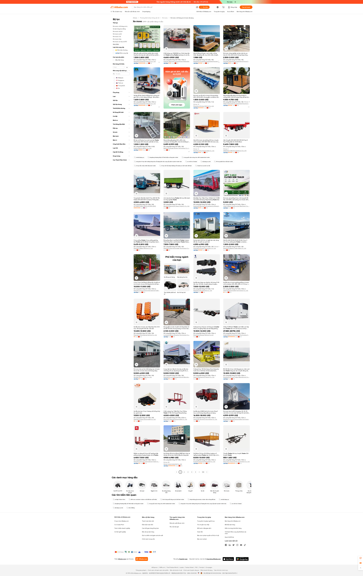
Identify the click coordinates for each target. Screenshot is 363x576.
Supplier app (183, 559)
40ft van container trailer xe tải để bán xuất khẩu (144, 499)
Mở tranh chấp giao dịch (204, 528)
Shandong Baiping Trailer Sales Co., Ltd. (234, 248)
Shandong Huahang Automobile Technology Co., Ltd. (236, 419)
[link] (360, 558)
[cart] (223, 7)
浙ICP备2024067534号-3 (229, 573)
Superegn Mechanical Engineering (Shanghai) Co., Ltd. (206, 206)
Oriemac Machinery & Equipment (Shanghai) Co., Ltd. (177, 61)
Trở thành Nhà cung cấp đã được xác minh (235, 532)
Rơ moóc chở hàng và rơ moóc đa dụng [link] (182, 18)
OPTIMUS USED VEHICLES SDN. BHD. (145, 206)
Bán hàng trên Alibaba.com (232, 521)
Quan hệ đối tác (229, 537)
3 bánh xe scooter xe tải (203, 165)
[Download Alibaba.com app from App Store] (228, 559)
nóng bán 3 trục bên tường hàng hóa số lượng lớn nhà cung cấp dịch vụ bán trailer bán (159, 161)
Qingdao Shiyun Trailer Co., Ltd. (143, 377)
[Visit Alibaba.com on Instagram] (237, 545)
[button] (197, 7)
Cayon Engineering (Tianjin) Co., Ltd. (203, 377)
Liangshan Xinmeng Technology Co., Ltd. (205, 419)
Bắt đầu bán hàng (230, 524)
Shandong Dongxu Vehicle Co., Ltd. (203, 106)
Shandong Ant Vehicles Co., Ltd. (202, 290)
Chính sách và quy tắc (148, 539)
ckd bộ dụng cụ (140, 157)
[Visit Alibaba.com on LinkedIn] (230, 545)
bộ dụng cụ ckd (206, 161)
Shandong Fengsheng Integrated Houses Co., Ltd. (206, 61)
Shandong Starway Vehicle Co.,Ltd (203, 335)
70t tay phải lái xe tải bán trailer (224, 161)
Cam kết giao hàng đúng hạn (150, 528)
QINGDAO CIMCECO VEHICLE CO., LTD (234, 150)
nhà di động (131, 507)
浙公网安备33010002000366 (212, 573)
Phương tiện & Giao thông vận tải (149, 18)
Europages (209, 567)
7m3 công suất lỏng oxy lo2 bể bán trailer (173, 499)
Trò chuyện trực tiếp (203, 524)
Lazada (182, 567)
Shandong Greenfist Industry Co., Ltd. (145, 61)
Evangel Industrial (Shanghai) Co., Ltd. (204, 461)
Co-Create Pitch (119, 524)
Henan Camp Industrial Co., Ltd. (173, 464)
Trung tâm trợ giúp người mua (205, 521)
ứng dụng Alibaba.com (214, 559)
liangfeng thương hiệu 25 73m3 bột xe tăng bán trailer (164, 157)
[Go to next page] (207, 472)
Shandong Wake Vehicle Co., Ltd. (143, 248)
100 (203, 472)
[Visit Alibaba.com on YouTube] (241, 545)
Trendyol (201, 567)
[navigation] (121, 245)
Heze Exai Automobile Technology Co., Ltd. (235, 290)
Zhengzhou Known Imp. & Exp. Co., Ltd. (204, 248)
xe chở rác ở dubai (192, 161)
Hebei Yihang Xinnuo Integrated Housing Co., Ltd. (236, 103)
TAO (196, 567)
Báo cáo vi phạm (202, 539)
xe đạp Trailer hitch (120, 499)
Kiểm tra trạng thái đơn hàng (233, 528)
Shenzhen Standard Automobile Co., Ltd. (175, 419)
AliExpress (155, 567)
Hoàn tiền (200, 532)
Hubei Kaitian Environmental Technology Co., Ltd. (236, 335)
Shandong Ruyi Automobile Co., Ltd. (203, 150)
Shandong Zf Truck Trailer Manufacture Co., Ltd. (236, 377)
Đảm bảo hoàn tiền (147, 524)
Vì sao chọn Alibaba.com (121, 521)
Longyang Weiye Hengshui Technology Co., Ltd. (177, 335)
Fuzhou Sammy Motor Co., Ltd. (142, 148)
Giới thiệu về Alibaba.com (122, 517)
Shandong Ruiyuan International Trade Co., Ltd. (147, 461)
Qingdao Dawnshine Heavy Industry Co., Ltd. (176, 206)
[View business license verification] (198, 573)
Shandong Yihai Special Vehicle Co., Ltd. (145, 335)
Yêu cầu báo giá (174, 526)
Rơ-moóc (165, 18)
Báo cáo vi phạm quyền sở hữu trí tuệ (208, 535)
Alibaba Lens (122, 559)
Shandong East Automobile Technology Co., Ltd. (177, 248)
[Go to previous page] (176, 472)
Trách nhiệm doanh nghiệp (122, 528)
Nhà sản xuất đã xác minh (177, 523)
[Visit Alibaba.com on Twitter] (233, 545)
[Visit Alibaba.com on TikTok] (245, 545)
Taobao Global (189, 567)
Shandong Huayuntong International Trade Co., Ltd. (147, 290)
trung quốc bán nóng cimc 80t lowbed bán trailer (197, 157)
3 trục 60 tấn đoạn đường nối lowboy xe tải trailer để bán (176, 165)
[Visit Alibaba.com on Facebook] (226, 545)
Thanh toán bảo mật (148, 521)
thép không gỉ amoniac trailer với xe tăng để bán (202, 499)
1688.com (162, 567)
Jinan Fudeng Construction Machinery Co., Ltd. (236, 206)
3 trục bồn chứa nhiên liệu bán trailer (146, 165)
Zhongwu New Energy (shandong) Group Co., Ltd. (236, 61)
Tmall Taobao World (172, 567)
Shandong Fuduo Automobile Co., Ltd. (145, 419)
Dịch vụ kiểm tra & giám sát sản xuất (152, 535)
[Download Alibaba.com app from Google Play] (242, 559)
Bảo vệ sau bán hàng (148, 532)
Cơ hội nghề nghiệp (120, 532)
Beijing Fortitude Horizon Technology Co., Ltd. (177, 148)
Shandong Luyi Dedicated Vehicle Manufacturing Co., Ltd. (177, 377)
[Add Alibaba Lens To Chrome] (141, 559)
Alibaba (135, 18)
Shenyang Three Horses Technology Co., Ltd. (236, 461)
